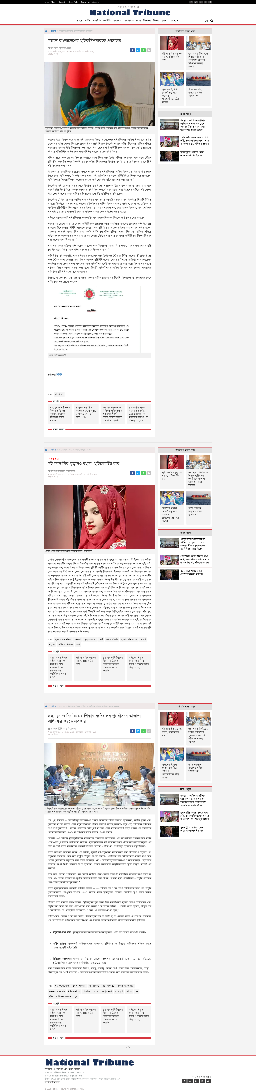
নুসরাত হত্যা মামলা (63, 639)
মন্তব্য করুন (58, 429)
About (53, 2)
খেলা (138, 20)
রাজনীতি (97, 20)
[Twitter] (196, 2)
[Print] (149, 50)
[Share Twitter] (138, 50)
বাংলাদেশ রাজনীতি (125, 986)
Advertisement (94, 2)
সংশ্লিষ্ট (56, 401)
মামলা (143, 639)
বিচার (96, 991)
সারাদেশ (117, 20)
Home (46, 2)
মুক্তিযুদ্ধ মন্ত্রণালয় (62, 986)
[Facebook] (191, 2)
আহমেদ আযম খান (57, 991)
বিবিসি (59, 375)
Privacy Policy (72, 2)
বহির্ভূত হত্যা (107, 991)
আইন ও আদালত (65, 644)
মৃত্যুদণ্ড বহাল (90, 639)
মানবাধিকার (94, 986)
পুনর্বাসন (86, 991)
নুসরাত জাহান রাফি (129, 639)
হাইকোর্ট (78, 639)
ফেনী (101, 639)
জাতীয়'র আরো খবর (185, 31)
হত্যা (78, 644)
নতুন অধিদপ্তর (108, 986)
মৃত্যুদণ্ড (52, 644)
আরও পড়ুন (185, 114)
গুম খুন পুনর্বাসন (79, 986)
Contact (62, 2)
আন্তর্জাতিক (129, 20)
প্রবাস (163, 20)
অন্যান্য (173, 20)
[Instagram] (205, 2)
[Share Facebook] (132, 50)
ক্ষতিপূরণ (119, 991)
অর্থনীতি (107, 20)
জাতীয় (87, 20)
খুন (76, 996)
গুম (136, 991)
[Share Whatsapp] (143, 50)
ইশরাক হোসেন (74, 991)
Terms (83, 2)
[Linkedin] (201, 2)
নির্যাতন (129, 991)
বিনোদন (147, 20)
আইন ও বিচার (112, 639)
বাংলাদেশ (59, 394)
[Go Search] (211, 20)
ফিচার (156, 20)
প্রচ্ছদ (79, 20)
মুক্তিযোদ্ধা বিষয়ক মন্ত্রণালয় (60, 996)
